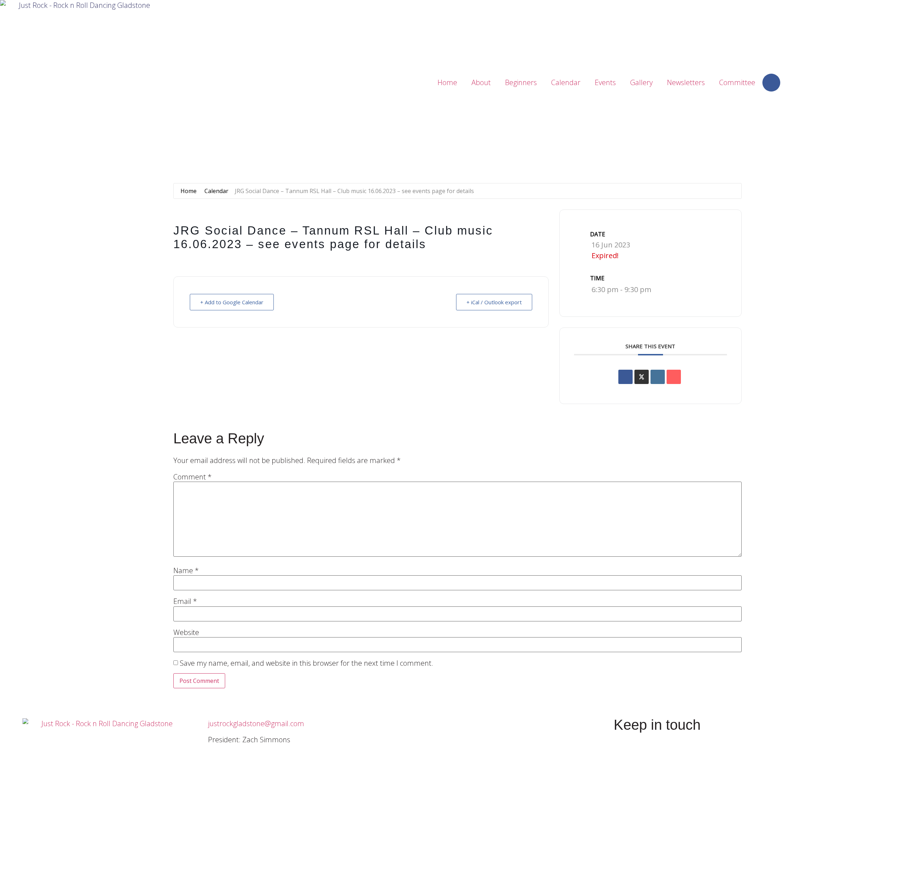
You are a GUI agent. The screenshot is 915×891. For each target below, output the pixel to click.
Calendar (565, 82)
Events (605, 82)
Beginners (521, 82)
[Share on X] (641, 377)
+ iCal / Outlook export (494, 302)
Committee (737, 82)
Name (186, 570)
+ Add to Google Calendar (231, 302)
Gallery (641, 82)
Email (185, 601)
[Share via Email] (674, 377)
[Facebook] (771, 83)
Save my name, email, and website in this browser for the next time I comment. (306, 663)
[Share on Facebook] (625, 377)
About (481, 82)
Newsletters (686, 82)
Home (447, 82)
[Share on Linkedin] (658, 377)
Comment (192, 477)
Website (186, 632)
